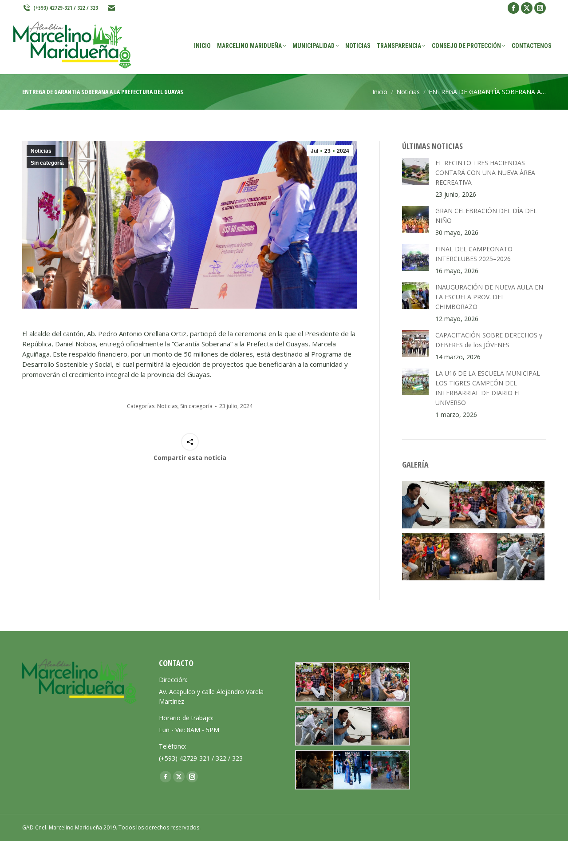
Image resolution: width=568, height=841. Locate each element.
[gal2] (426, 504)
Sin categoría (47, 163)
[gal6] (473, 504)
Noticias (41, 151)
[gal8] (352, 769)
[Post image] (415, 171)
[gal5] (426, 556)
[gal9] (314, 769)
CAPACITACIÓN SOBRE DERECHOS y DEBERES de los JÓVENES (488, 340)
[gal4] (520, 504)
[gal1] (473, 556)
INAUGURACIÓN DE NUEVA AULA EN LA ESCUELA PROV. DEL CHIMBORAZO (489, 297)
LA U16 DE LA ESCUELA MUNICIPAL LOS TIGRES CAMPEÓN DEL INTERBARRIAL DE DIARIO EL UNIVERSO (487, 388)
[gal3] (520, 556)
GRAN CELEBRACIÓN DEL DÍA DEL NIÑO (486, 215)
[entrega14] (389, 769)
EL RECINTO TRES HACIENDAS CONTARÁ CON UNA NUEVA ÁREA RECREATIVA (485, 172)
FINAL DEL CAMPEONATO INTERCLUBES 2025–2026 (474, 254)
